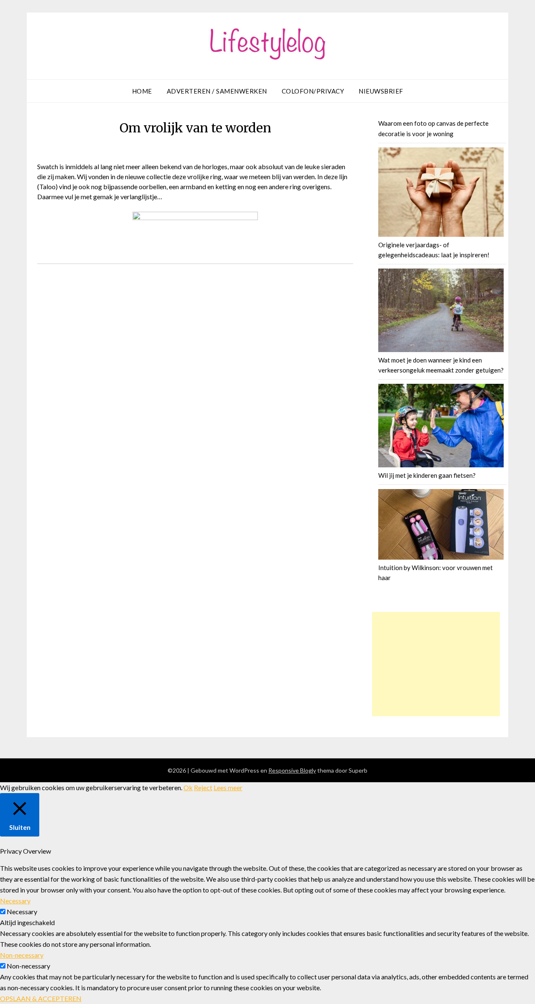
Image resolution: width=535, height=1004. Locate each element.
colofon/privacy (313, 91)
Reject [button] (203, 787)
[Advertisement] (436, 664)
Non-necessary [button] (21, 955)
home (142, 91)
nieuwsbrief (381, 91)
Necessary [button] (15, 901)
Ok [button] (188, 787)
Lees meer (228, 787)
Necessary (22, 911)
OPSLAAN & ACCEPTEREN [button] (41, 998)
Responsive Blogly (292, 770)
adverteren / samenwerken (217, 91)
